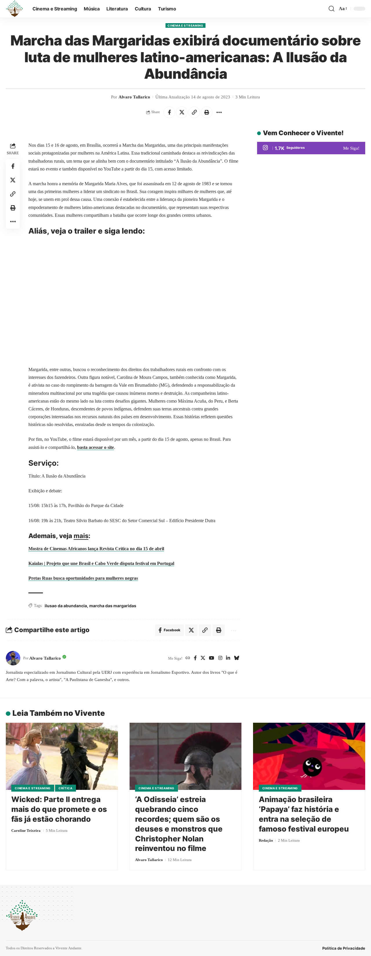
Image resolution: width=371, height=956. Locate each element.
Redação (266, 840)
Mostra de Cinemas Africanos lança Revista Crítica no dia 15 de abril (96, 548)
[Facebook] (195, 658)
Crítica (65, 788)
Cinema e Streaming (185, 25)
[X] (203, 658)
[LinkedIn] (228, 658)
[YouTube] (211, 658)
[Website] (188, 658)
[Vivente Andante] (14, 8)
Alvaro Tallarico (134, 97)
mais (81, 536)
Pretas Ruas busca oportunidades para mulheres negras (83, 578)
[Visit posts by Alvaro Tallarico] (13, 658)
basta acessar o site (95, 447)
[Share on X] (182, 112)
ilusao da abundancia (66, 605)
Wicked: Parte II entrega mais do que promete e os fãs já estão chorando (59, 809)
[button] (331, 9)
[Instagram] (220, 658)
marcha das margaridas (112, 605)
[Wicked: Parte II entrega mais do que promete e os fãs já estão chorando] (62, 756)
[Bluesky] (236, 658)
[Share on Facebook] (169, 112)
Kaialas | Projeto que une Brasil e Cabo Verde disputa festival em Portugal (101, 563)
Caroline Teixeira (26, 830)
